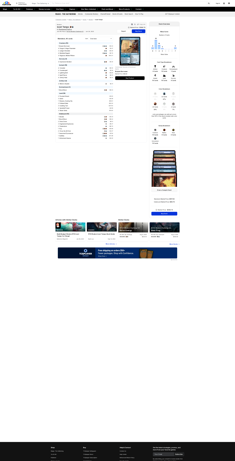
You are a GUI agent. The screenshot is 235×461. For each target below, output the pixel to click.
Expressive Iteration (66, 62)
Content (138, 9)
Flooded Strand (64, 96)
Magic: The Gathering (65, 14)
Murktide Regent (65, 53)
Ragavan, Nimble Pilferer (67, 55)
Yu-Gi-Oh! (16, 9)
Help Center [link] (123, 454)
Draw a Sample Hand (164, 190)
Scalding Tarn (64, 106)
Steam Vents (63, 110)
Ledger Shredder (65, 51)
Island (61, 98)
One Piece (60, 9)
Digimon (72, 9)
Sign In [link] (218, 3)
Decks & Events (118, 14)
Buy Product (130, 78)
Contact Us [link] (123, 451)
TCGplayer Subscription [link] (90, 457)
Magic (5, 9)
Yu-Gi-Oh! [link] (53, 454)
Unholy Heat (63, 77)
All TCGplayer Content (172, 14)
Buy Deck (138, 31)
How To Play (139, 14)
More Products (124, 9)
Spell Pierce (63, 75)
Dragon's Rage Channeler (67, 48)
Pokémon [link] (53, 457)
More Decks (174, 244)
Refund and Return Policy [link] (127, 457)
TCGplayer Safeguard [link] (89, 451)
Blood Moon (63, 90)
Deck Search (129, 14)
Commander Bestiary (91, 14)
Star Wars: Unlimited (88, 9)
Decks (84, 19)
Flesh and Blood (107, 9)
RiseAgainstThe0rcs (65, 29)
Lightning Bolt (64, 73)
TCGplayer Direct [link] (88, 454)
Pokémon (29, 9)
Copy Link (142, 24)
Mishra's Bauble (64, 84)
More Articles (110, 244)
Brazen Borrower (64, 46)
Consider (62, 68)
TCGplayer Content (60, 19)
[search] (129, 3)
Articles (80, 14)
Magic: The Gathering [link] (57, 451)
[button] (209, 3)
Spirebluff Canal (64, 108)
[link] (6, 3)
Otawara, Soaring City (65, 101)
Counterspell (63, 70)
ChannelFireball (105, 14)
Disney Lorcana (44, 9)
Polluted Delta (64, 103)
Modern (91, 19)
